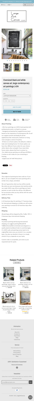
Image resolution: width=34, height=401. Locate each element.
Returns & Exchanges (17, 364)
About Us (17, 332)
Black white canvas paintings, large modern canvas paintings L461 (9, 284)
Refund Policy (17, 351)
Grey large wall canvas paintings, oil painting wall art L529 (25, 308)
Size (4, 93)
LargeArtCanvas (21, 395)
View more (17, 262)
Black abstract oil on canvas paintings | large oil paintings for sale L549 (9, 308)
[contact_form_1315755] (30, 397)
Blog (17, 356)
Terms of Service (17, 354)
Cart (29, 4)
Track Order (17, 336)
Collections (17, 339)
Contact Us (17, 334)
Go (31, 382)
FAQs (17, 337)
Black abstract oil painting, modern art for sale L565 (25, 284)
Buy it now (17, 111)
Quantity (5, 98)
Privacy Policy (17, 352)
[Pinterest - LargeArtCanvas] (17, 368)
